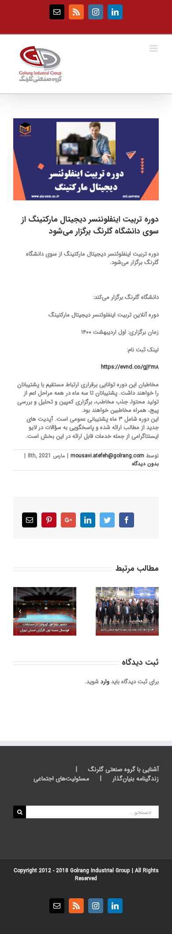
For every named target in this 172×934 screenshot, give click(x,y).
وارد (105, 681)
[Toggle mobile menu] (154, 48)
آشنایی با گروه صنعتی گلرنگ (123, 769)
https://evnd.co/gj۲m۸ (130, 367)
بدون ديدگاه (145, 463)
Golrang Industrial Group (100, 870)
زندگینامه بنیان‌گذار (135, 778)
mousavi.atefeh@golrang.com (107, 456)
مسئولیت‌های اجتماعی (61, 778)
